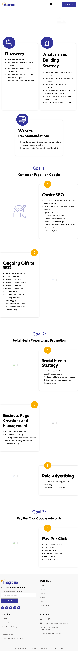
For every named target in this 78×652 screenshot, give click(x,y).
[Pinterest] (14, 607)
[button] (51, 4)
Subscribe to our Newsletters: (12, 591)
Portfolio (42, 593)
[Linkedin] (10, 607)
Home (42, 585)
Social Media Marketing (9, 627)
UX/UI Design (6, 619)
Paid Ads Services (8, 635)
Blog (41, 601)
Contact (42, 597)
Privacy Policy (44, 605)
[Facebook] (2, 607)
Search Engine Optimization (11, 631)
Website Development (9, 623)
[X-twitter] (18, 607)
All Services (43, 589)
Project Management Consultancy (13, 638)
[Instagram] (6, 607)
